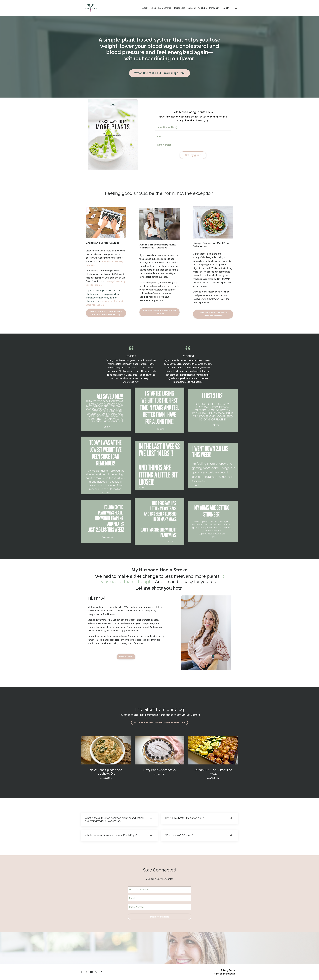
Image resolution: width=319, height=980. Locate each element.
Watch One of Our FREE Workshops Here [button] (159, 73)
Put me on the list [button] (159, 916)
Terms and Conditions (224, 973)
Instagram (214, 8)
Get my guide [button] (193, 155)
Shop (153, 8)
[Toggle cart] (236, 8)
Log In (226, 8)
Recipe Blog (179, 8)
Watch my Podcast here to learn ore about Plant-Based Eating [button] (106, 313)
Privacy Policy (228, 970)
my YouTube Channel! (189, 714)
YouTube (202, 8)
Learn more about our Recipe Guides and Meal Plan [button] (213, 314)
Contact (192, 8)
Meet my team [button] (126, 656)
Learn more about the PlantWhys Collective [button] (159, 312)
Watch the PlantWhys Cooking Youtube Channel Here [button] (159, 722)
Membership (164, 8)
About (145, 8)
